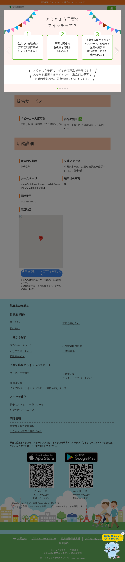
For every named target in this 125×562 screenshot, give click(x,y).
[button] (117, 51)
